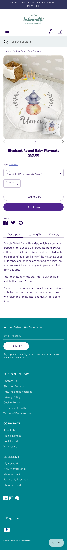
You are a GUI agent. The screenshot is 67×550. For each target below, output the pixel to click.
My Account (10, 463)
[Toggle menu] (7, 31)
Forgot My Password (16, 480)
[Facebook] (5, 498)
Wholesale (10, 446)
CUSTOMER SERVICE (16, 374)
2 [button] (35, 141)
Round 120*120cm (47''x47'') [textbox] (24, 174)
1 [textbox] (7, 185)
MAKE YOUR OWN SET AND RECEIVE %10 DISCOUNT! (33, 4)
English (10, 518)
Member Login (12, 474)
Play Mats (13, 164)
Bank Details (11, 441)
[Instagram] (11, 498)
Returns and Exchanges (17, 392)
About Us (9, 430)
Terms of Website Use (17, 413)
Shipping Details (13, 386)
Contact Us (10, 381)
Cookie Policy (11, 402)
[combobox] (33, 173)
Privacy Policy (11, 397)
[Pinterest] (17, 498)
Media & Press (12, 436)
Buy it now (33, 207)
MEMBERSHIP (12, 457)
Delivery (54, 234)
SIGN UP (16, 346)
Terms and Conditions (16, 408)
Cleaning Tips (35, 234)
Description (14, 234)
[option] (33, 97)
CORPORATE (11, 424)
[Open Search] (6, 41)
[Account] (51, 30)
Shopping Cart (12, 485)
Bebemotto (26, 540)
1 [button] (31, 141)
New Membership (14, 469)
